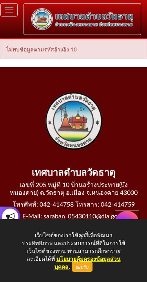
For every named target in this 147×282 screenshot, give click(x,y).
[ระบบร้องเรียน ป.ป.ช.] (10, 217)
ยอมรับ (82, 267)
